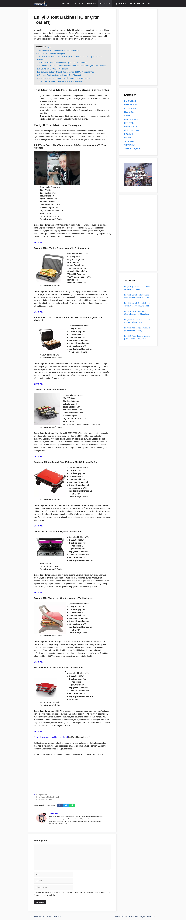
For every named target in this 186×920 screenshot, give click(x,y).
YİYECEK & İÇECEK (132, 149)
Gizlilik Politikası (121, 916)
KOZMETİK (128, 134)
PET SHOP (128, 138)
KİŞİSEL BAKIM (120, 3)
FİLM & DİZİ (91, 3)
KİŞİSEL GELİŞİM (131, 130)
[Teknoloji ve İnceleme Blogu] (40, 3)
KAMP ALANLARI (131, 119)
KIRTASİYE (128, 123)
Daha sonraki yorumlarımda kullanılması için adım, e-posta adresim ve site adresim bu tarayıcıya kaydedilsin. (73, 893)
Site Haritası (151, 916)
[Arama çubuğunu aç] (149, 3)
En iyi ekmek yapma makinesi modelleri (51, 737)
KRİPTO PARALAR (137, 3)
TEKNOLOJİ (78, 3)
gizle (49, 47)
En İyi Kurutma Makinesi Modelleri (48, 797)
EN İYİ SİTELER (130, 105)
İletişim (142, 916)
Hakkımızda (133, 916)
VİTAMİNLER (129, 145)
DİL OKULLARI (130, 101)
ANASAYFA (65, 3)
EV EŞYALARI (105, 3)
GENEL (127, 116)
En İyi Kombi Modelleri (44, 799)
